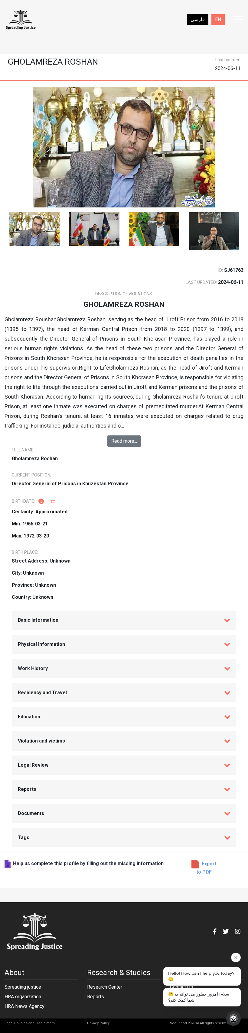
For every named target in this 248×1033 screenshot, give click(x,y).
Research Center (104, 987)
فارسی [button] (198, 19)
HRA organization (23, 996)
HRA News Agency (24, 1006)
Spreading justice (23, 987)
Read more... (124, 441)
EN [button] (218, 19)
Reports (95, 996)
